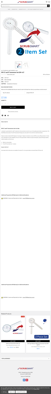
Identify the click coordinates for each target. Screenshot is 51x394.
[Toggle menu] (2, 2)
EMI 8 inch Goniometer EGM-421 (13, 343)
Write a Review (46, 74)
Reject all (11, 392)
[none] (25, 36)
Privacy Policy (36, 389)
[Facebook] (2, 115)
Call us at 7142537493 (25, 376)
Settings (5, 392)
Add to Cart (13, 341)
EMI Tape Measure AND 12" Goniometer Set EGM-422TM (38, 344)
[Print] (8, 115)
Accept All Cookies (21, 392)
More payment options (13, 111)
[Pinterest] (27, 380)
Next (49, 334)
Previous (1, 334)
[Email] (5, 115)
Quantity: (4, 100)
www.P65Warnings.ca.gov (28, 198)
